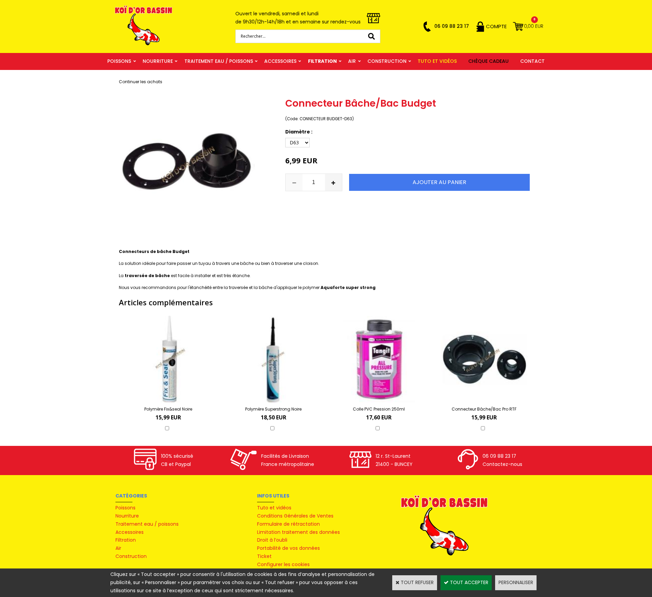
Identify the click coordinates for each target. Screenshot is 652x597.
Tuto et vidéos (437, 61)
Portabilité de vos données (288, 548)
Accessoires (280, 61)
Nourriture (158, 61)
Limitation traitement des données (298, 532)
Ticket (264, 556)
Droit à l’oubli (272, 540)
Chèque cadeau (488, 61)
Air (352, 61)
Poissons (119, 61)
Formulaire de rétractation (288, 524)
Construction (386, 61)
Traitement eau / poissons (218, 61)
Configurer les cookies (283, 564)
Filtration (322, 61)
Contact (532, 61)
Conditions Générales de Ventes (295, 515)
